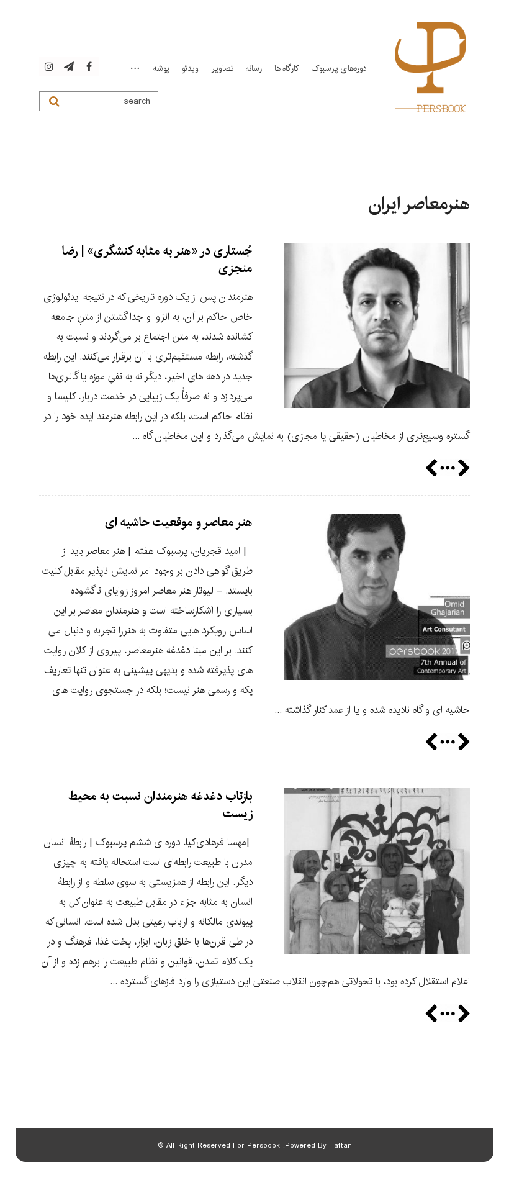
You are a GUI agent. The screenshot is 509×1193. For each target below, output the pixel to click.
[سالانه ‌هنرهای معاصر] (430, 67)
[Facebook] (89, 66)
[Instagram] (49, 66)
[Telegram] (69, 66)
